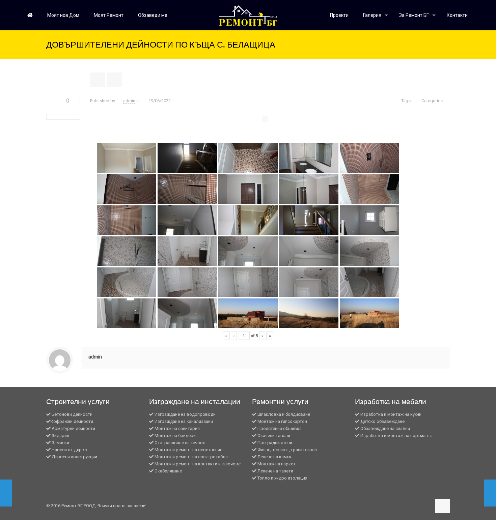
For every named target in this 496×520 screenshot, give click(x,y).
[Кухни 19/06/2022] (19, 493)
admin (129, 100)
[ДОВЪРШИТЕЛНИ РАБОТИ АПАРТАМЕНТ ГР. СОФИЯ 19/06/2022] (476, 493)
